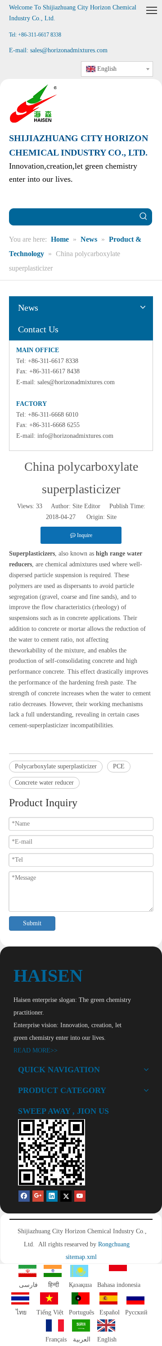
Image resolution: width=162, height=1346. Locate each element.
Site (112, 517)
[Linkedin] (52, 1196)
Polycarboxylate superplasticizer (56, 766)
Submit (32, 923)
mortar (77, 628)
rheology (105, 607)
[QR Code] (51, 1152)
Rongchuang (114, 1244)
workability (31, 650)
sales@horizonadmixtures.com (76, 382)
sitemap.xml (81, 1257)
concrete (77, 618)
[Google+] (38, 1196)
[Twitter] (66, 1196)
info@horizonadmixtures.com (75, 435)
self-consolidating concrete (79, 660)
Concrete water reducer (44, 782)
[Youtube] (80, 1196)
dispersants (77, 586)
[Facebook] (24, 1196)
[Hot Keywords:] (143, 217)
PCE (119, 766)
